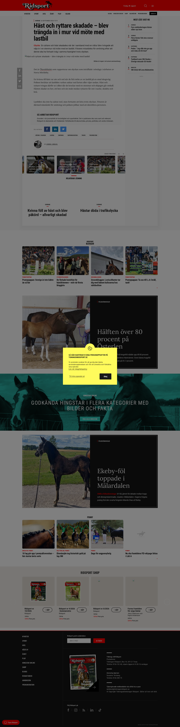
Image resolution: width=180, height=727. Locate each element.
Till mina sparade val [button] (77, 376)
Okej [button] (105, 376)
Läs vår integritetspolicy (78, 369)
